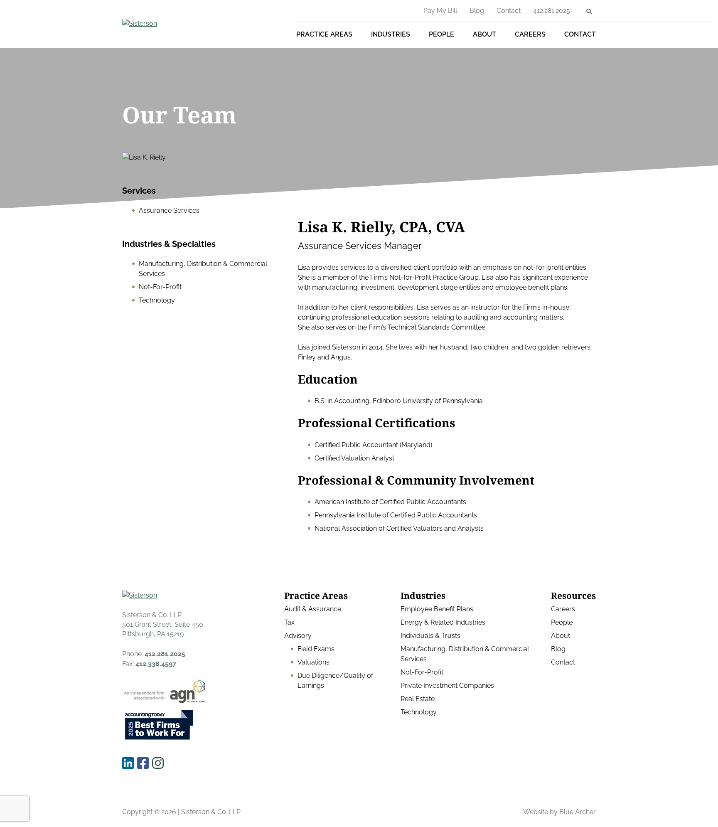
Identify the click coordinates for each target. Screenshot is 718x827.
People (441, 34)
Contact (580, 34)
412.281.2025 (551, 11)
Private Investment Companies (447, 685)
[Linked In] (128, 763)
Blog (477, 11)
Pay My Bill (440, 11)
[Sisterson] (182, 24)
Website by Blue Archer (559, 812)
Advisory (298, 636)
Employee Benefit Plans (437, 609)
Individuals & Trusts (430, 636)
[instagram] (158, 763)
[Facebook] (143, 763)
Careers (530, 34)
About (484, 34)
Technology (419, 712)
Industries (390, 34)
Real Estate (418, 699)
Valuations (313, 662)
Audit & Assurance (312, 609)
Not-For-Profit (422, 672)
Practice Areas (324, 34)
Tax (289, 622)
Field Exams (316, 649)
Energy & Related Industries (443, 622)
